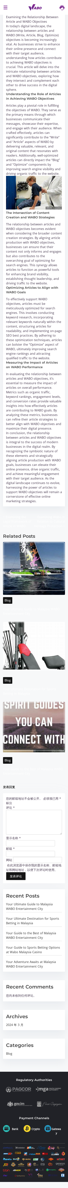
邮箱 (10, 849)
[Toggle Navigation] (5, 7)
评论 (10, 807)
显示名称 (13, 838)
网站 (9, 860)
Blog (8, 600)
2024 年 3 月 (14, 1025)
